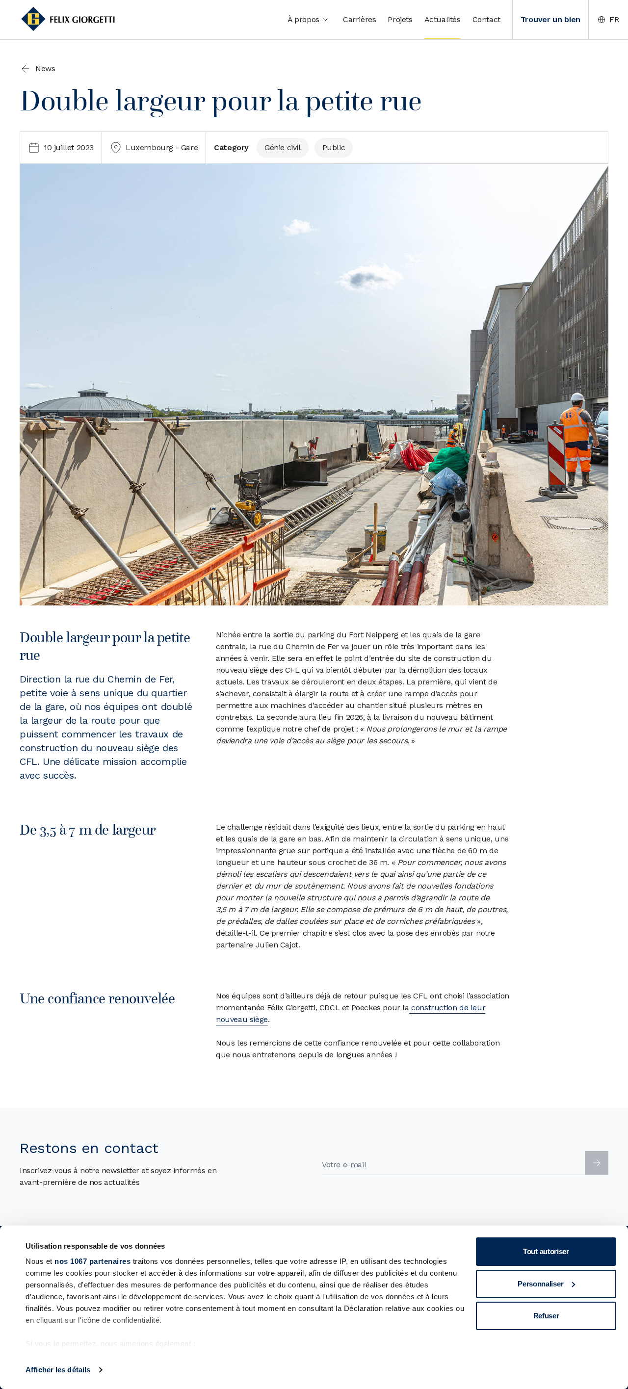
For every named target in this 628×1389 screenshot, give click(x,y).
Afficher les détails (58, 1369)
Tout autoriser (546, 1251)
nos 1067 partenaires (92, 1261)
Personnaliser (540, 1284)
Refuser (546, 1315)
